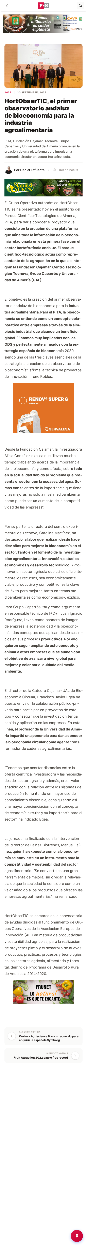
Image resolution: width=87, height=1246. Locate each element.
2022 (7, 92)
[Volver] (7, 6)
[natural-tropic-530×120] (43, 187)
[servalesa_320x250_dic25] (43, 408)
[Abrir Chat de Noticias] (77, 1236)
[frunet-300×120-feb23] (43, 992)
